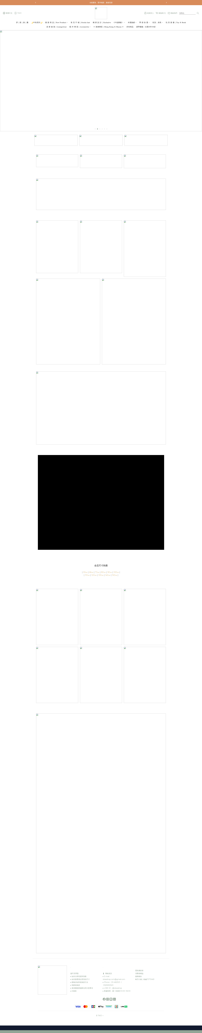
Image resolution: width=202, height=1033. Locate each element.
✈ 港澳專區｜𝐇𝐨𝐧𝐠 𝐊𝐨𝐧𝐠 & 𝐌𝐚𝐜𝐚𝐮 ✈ (109, 27)
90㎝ (109, 572)
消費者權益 (139, 973)
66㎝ (91, 572)
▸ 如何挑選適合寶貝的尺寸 (80, 979)
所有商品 (129, 27)
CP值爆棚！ (118, 22)
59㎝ (85, 572)
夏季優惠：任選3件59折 (146, 27)
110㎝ (87, 575)
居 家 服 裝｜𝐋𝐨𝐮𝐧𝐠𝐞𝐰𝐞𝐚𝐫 (56, 27)
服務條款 (138, 976)
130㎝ (100, 575)
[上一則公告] (35, 3)
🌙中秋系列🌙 (36, 22)
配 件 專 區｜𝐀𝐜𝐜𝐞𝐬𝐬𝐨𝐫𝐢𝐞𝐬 (79, 27)
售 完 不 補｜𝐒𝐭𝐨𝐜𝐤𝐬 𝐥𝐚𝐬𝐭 (80, 22)
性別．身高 (157, 22)
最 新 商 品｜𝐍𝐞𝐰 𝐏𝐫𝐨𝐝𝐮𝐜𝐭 (55, 22)
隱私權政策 (139, 970)
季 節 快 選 (143, 22)
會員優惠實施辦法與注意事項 (82, 988)
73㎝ (97, 572)
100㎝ (116, 572)
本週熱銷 (131, 22)
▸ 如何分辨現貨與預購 (78, 976)
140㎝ (107, 575)
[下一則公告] (166, 3)
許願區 (74, 991)
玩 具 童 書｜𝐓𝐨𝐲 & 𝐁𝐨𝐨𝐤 (176, 22)
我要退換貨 (75, 985)
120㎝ (93, 575)
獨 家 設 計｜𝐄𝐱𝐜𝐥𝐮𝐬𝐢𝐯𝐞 (102, 22)
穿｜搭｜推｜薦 (22, 22)
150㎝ (114, 575)
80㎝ (103, 572)
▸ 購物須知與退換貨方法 (79, 982)
